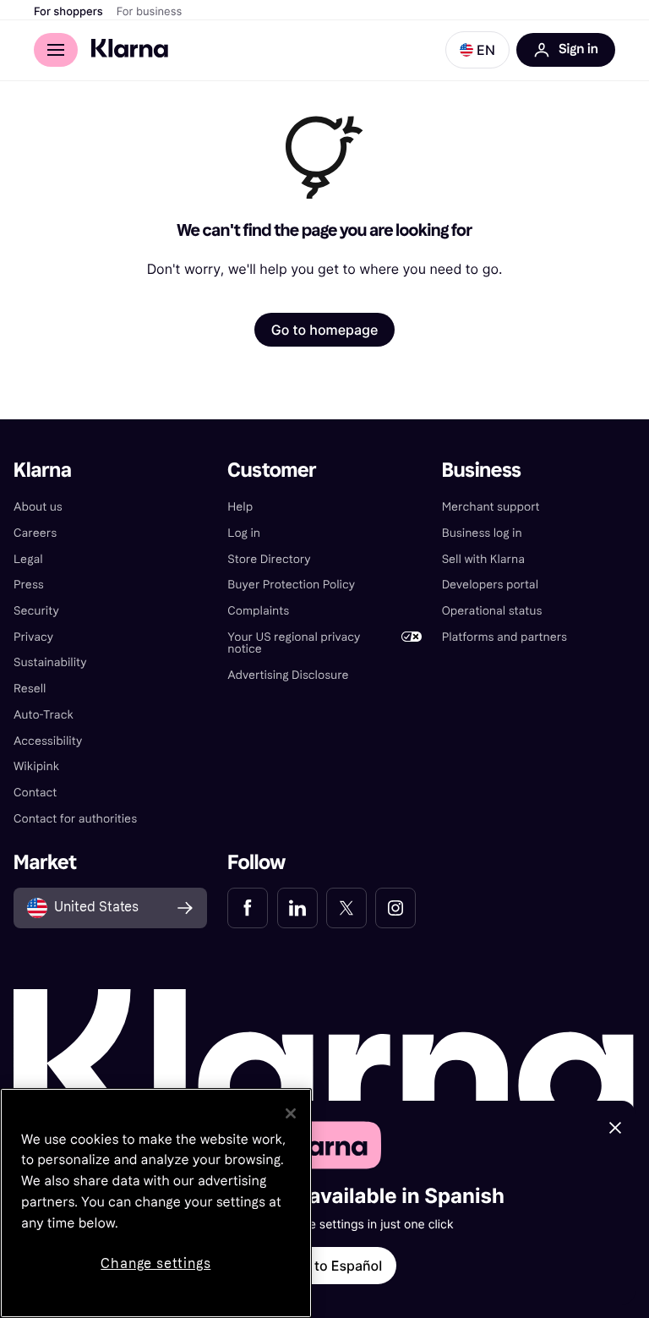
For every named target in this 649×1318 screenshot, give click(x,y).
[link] (247, 908)
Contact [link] (35, 792)
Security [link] (36, 611)
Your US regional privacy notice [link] (293, 643)
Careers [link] (35, 533)
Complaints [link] (258, 611)
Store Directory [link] (268, 559)
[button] (477, 49)
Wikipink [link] (36, 766)
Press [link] (29, 584)
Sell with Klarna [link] (483, 559)
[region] (156, 1203)
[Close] (290, 1113)
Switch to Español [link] (324, 1265)
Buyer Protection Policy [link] (291, 584)
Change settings (155, 1263)
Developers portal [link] (490, 584)
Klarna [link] (43, 470)
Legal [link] (28, 559)
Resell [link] (30, 688)
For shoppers (68, 12)
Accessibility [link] (48, 741)
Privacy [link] (33, 637)
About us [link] (38, 507)
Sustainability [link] (50, 662)
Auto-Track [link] (44, 715)
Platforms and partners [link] (504, 637)
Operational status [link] (492, 611)
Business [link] (481, 470)
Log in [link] (243, 533)
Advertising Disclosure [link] (287, 675)
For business (150, 12)
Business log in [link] (482, 533)
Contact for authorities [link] (75, 819)
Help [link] (240, 507)
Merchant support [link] (491, 507)
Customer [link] (271, 470)
